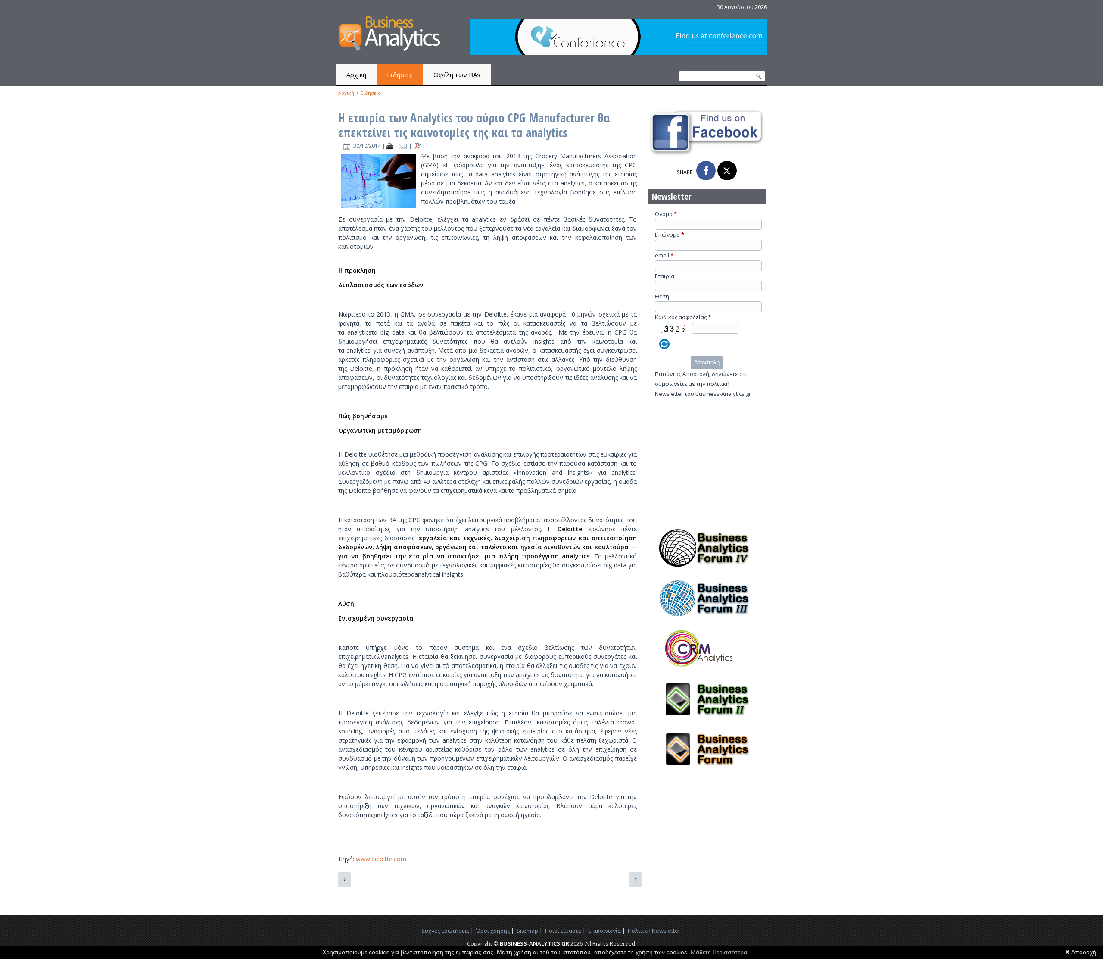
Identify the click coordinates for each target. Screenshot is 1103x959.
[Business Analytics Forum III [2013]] (706, 620)
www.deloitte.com (381, 859)
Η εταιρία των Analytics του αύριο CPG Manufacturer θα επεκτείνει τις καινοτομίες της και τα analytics (474, 125)
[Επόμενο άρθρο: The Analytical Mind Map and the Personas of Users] (635, 879)
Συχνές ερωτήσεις (445, 930)
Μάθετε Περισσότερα (719, 952)
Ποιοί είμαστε (563, 930)
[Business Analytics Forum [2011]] (706, 770)
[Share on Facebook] (706, 170)
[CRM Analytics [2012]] (706, 670)
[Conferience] (618, 53)
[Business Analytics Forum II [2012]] (706, 720)
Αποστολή (707, 362)
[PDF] (417, 146)
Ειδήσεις (400, 74)
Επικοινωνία (604, 930)
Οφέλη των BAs (456, 74)
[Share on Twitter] (727, 170)
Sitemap (527, 930)
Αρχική (356, 74)
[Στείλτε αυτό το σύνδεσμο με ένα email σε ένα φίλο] (404, 146)
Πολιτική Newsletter (654, 930)
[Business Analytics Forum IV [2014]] (706, 569)
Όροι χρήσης (493, 930)
